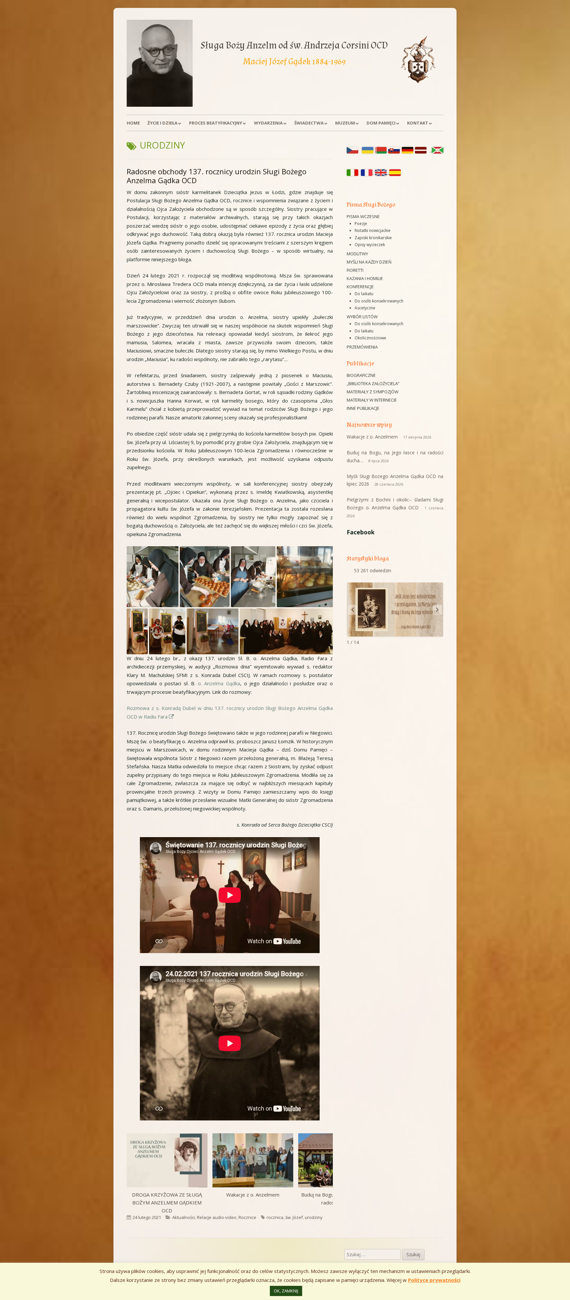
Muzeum (345, 123)
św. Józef (294, 1217)
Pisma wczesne (363, 216)
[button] (152, 576)
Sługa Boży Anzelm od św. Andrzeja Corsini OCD (294, 45)
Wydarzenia (268, 123)
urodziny (314, 1217)
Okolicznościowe (370, 338)
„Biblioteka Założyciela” (373, 383)
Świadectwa (309, 123)
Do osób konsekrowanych (379, 301)
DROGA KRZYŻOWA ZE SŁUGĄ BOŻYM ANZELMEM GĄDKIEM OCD (167, 1202)
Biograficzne (361, 375)
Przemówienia (362, 347)
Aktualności (183, 1217)
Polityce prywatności (434, 1280)
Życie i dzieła (162, 123)
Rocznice (247, 1217)
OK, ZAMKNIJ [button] (286, 1291)
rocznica (275, 1217)
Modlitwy (357, 254)
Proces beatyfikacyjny (215, 123)
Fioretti (355, 270)
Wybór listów (362, 317)
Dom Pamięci (381, 123)
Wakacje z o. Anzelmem (252, 1194)
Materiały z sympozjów (372, 392)
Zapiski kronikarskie (373, 237)
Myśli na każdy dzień (369, 262)
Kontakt (417, 123)
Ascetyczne (365, 308)
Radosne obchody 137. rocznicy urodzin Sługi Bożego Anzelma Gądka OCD (216, 175)
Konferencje (360, 287)
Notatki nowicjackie (373, 230)
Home (133, 123)
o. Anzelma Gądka (219, 683)
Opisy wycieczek (370, 244)
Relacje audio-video (217, 1217)
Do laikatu (364, 294)
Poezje (361, 223)
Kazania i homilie (365, 278)
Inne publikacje (363, 408)
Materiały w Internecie (372, 400)
